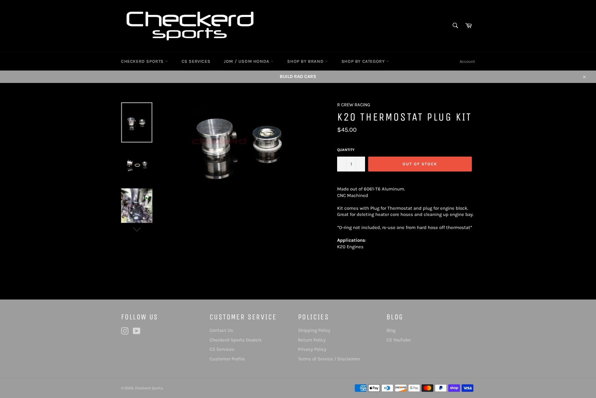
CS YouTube (398, 340)
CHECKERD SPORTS (143, 61)
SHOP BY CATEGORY (363, 61)
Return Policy (312, 340)
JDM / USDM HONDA (247, 61)
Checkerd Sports (149, 388)
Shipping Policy (314, 330)
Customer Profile (227, 359)
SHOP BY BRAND (306, 61)
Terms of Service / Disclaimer (329, 359)
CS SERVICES (196, 61)
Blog (390, 330)
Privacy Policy (312, 349)
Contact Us (221, 330)
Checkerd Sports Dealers (236, 340)
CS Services (222, 349)
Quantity (345, 150)
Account (467, 61)
